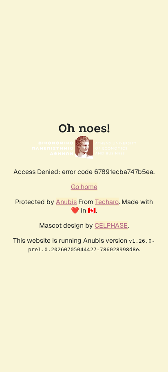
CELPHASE (111, 225)
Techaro (107, 202)
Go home (84, 187)
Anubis (66, 202)
